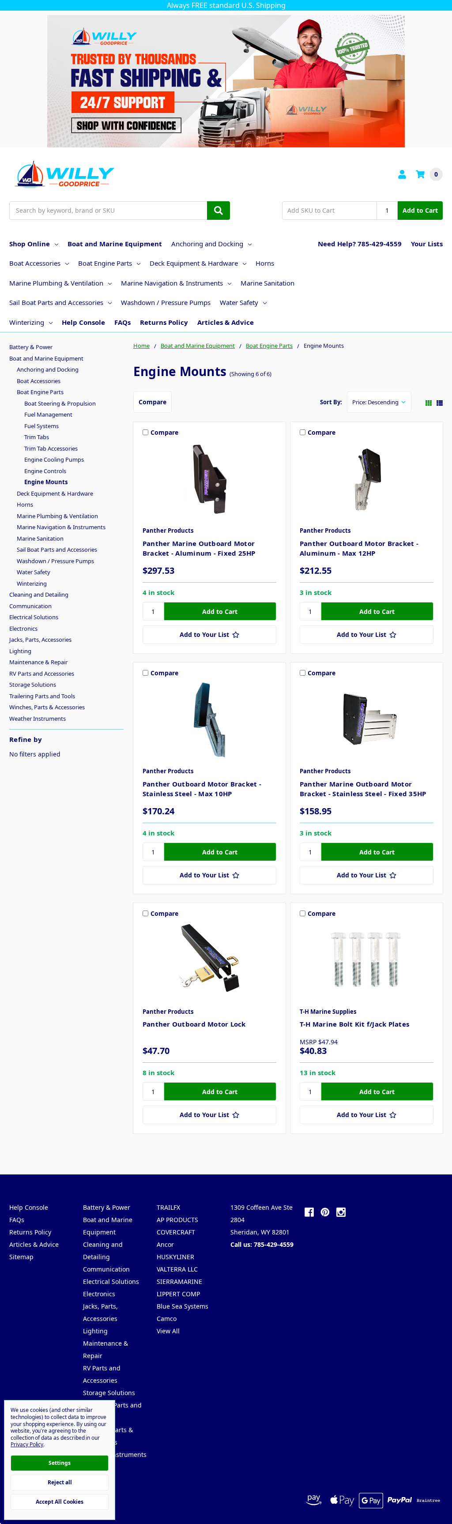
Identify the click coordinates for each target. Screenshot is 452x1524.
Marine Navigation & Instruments (172, 282)
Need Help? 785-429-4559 (360, 243)
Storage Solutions (32, 685)
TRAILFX (168, 1207)
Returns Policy (164, 322)
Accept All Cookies (59, 1501)
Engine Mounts (46, 482)
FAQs (122, 322)
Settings (60, 1463)
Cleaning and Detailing (38, 594)
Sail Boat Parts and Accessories (56, 302)
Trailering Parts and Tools (42, 696)
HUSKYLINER (175, 1257)
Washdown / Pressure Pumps (166, 302)
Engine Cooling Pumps (54, 459)
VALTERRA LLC (177, 1269)
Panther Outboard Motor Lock (194, 1024)
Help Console (83, 322)
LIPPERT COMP (178, 1294)
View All (168, 1331)
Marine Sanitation (267, 282)
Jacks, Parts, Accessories (40, 639)
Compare (152, 402)
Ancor (165, 1244)
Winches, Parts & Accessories (47, 707)
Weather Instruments (37, 718)
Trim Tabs (36, 437)
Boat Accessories (34, 263)
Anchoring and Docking (207, 243)
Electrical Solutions (33, 617)
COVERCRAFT (176, 1232)
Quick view (209, 481)
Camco (167, 1318)
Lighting (20, 651)
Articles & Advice (225, 322)
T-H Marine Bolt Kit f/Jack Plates (354, 1024)
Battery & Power (31, 347)
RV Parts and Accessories (41, 673)
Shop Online (29, 243)
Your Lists (427, 243)
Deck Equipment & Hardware (194, 263)
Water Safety (239, 302)
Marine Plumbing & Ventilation (56, 282)
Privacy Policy (27, 1444)
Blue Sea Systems (182, 1306)
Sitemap (21, 1257)
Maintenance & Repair (38, 662)
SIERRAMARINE (179, 1281)
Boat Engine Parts (105, 263)
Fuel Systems (41, 426)
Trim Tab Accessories (51, 448)
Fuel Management (48, 414)
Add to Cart (420, 210)
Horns (265, 263)
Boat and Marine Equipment (115, 243)
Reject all (60, 1482)
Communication (30, 606)
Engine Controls (45, 471)
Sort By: (331, 402)
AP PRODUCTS (177, 1219)
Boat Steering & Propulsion (60, 403)
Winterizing (26, 322)
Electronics (23, 628)
